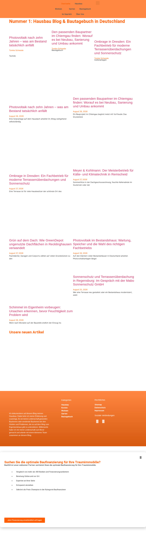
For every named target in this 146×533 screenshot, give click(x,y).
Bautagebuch (85, 9)
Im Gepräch (67, 14)
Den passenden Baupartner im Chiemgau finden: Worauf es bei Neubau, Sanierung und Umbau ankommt (103, 102)
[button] (98, 3)
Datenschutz (100, 408)
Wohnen (58, 9)
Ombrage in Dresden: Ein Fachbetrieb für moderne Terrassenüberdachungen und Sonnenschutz (38, 179)
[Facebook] (97, 421)
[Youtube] (103, 421)
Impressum (99, 411)
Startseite (65, 4)
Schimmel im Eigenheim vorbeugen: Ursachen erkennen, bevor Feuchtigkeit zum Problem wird (41, 311)
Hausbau (78, 4)
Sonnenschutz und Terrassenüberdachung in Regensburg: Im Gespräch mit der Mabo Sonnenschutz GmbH (103, 280)
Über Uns (80, 14)
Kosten (64, 408)
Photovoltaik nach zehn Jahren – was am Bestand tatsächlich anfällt (28, 41)
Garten (72, 9)
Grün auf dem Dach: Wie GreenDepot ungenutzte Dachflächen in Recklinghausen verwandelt (40, 244)
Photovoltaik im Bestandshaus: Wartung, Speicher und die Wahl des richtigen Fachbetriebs (102, 244)
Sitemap (98, 405)
